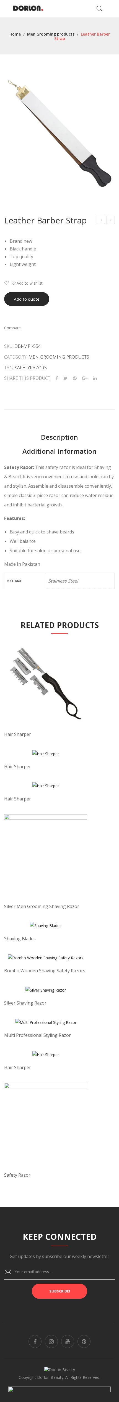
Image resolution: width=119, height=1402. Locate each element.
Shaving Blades (20, 939)
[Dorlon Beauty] (29, 8)
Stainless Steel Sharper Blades (101, 220)
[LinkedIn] (95, 378)
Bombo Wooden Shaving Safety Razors (44, 971)
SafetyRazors (31, 368)
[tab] (59, 437)
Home (15, 34)
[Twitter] (65, 378)
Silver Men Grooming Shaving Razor (41, 906)
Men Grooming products (50, 34)
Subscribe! (59, 1291)
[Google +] (85, 378)
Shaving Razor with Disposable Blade (111, 220)
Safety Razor (17, 1175)
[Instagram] (51, 1341)
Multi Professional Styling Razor (37, 1035)
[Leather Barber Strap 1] (59, 133)
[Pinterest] (75, 378)
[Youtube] (67, 1341)
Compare (12, 327)
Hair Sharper (17, 734)
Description (59, 437)
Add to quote (27, 299)
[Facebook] (57, 378)
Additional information (59, 451)
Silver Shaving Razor (25, 1003)
